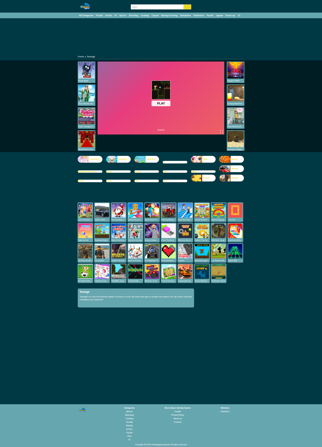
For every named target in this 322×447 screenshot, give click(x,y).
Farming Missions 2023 (171, 220)
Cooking (145, 15)
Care (136, 181)
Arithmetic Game (219, 281)
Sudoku (181, 261)
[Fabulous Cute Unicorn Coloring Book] (102, 278)
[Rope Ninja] (86, 78)
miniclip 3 (122, 159)
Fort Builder (99, 261)
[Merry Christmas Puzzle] (119, 237)
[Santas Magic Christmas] (119, 217)
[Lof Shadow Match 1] (219, 258)
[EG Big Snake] (135, 278)
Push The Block (168, 240)
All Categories (86, 15)
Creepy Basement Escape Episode (235, 103)
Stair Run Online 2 (185, 220)
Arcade (235, 178)
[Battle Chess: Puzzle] (135, 217)
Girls (205, 159)
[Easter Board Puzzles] (202, 217)
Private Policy (177, 415)
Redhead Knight (101, 240)
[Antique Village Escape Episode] (235, 146)
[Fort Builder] (102, 258)
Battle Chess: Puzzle (136, 220)
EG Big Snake (133, 281)
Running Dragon (201, 261)
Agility (194, 171)
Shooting (133, 15)
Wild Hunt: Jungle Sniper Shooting (225, 240)
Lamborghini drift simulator (189, 281)
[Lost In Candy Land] (85, 217)
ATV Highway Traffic (153, 261)
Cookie (177, 411)
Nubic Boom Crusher (153, 220)
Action (108, 15)
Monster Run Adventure (188, 240)
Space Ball (232, 261)
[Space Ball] (235, 258)
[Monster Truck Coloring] (152, 278)
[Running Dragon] (202, 258)
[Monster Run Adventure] (185, 237)
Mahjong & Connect (87, 171)
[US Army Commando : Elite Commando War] (85, 258)
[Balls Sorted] (85, 237)
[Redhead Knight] (102, 237)
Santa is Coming (135, 240)
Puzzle (99, 15)
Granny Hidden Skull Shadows (157, 240)
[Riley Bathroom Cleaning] (235, 123)
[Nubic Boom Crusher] (152, 217)
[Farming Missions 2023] (169, 217)
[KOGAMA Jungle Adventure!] (119, 278)
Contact (178, 422)
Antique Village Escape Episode (235, 149)
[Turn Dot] (235, 217)
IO (115, 15)
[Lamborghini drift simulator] (185, 278)
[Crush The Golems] (119, 258)
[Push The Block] (169, 237)
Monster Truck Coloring (154, 281)
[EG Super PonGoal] (85, 278)
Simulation (185, 15)
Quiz (165, 181)
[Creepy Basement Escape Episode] (235, 101)
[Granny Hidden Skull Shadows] (152, 237)
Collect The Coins (202, 240)
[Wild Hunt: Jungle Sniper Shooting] (219, 237)
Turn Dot (231, 220)
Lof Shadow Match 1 (220, 261)
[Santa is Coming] (135, 237)
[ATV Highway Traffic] (152, 258)
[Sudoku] (185, 258)
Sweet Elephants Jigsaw (205, 281)
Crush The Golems (119, 261)
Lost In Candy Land (85, 220)
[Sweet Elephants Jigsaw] (202, 278)
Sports (122, 15)
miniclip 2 (94, 159)
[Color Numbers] (169, 258)
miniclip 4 (151, 159)
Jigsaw (219, 15)
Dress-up (230, 15)
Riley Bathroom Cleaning (235, 126)
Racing (235, 168)
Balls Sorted (83, 240)
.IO (238, 15)
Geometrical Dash (235, 240)
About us (177, 418)
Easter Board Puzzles (203, 220)
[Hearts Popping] (219, 217)
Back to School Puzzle (137, 261)
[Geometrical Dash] (235, 237)
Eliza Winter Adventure (86, 103)
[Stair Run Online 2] (185, 217)
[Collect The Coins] (202, 237)
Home (81, 56)
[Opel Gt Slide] (102, 217)
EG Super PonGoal (85, 281)
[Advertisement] (161, 36)
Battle (81, 181)
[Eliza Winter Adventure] (86, 101)
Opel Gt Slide (100, 220)
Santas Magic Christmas (122, 220)
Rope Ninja (83, 80)
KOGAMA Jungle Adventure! (123, 281)
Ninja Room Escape (86, 149)
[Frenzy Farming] (169, 278)
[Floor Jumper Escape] (86, 123)
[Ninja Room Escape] (86, 146)
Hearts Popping (218, 220)
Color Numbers (168, 261)
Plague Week (233, 80)
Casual (155, 15)
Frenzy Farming (168, 281)
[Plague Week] (235, 78)
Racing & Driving (169, 15)
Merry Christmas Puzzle (121, 240)
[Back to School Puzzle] (135, 258)
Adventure (198, 15)
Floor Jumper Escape (86, 126)
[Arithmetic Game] (219, 278)
